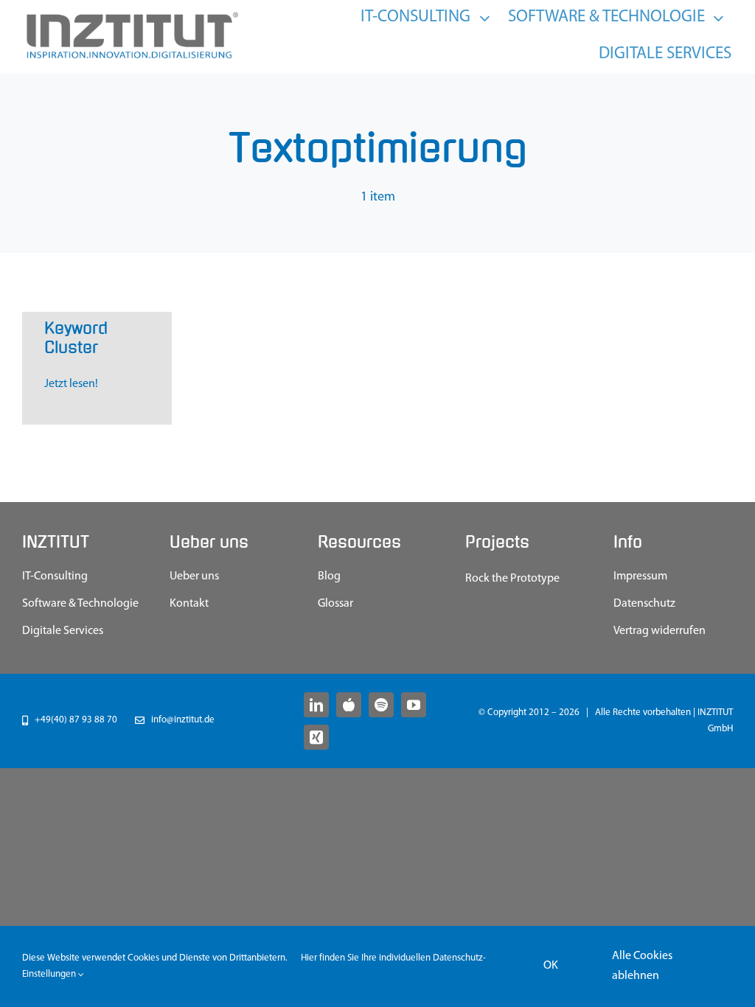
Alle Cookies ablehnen (642, 966)
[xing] (316, 737)
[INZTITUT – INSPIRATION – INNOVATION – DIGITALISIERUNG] (131, 15)
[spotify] (381, 704)
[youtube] (413, 704)
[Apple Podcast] (348, 704)
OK (550, 966)
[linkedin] (316, 704)
